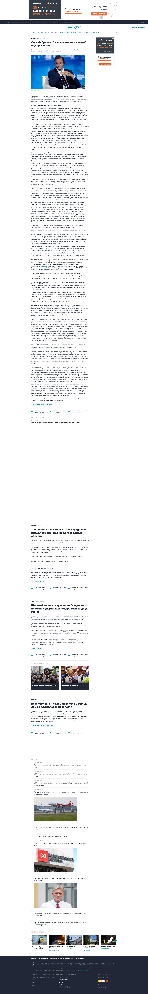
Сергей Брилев (36, 404)
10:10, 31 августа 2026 (43, 435)
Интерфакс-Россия (34, 22)
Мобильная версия (6, 22)
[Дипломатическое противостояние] (91, 944)
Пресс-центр (53, 958)
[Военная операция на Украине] (57, 944)
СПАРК (33, 979)
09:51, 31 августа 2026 (41, 601)
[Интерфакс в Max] (69, 987)
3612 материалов (36, 951)
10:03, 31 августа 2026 (43, 526)
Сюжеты (92, 32)
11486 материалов (54, 950)
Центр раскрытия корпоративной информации (69, 984)
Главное (33, 32)
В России (40, 32)
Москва (73, 32)
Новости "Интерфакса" (64, 979)
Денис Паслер (44, 472)
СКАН (60, 981)
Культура (67, 32)
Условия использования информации (106, 984)
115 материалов (70, 948)
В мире (47, 32)
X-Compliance (35, 981)
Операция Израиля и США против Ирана (38, 947)
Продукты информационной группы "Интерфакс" (54, 974)
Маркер (33, 984)
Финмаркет (43, 22)
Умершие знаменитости (108, 946)
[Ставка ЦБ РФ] (74, 944)
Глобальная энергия (46, 404)
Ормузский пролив (37, 648)
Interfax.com (25, 22)
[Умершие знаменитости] (108, 944)
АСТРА (33, 985)
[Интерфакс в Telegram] (63, 987)
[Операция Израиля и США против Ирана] (39, 945)
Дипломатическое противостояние (89, 947)
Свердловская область (38, 725)
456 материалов (105, 948)
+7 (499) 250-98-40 (73, 970)
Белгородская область (38, 581)
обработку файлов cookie (97, 968)
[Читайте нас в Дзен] (60, 987)
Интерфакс (74, 27)
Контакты (34, 958)
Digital (79, 32)
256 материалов (87, 950)
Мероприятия (73, 22)
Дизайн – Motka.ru (102, 987)
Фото (98, 32)
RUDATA (61, 982)
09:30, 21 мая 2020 (43, 38)
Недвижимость (56, 22)
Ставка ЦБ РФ (70, 946)
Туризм (49, 22)
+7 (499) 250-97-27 (84, 970)
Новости (85, 32)
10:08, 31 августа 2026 (43, 700)
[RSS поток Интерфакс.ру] (67, 987)
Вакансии (61, 958)
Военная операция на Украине (56, 947)
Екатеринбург (35, 472)
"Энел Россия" (45, 266)
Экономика (54, 32)
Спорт (61, 32)
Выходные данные (102, 986)
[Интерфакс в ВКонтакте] (65, 987)
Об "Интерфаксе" (16, 22)
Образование (64, 22)
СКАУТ (33, 982)
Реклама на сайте (70, 958)
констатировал (47, 248)
